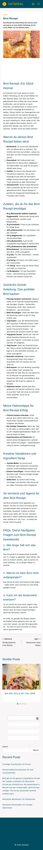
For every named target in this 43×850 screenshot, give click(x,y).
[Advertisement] (21, 69)
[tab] (17, 703)
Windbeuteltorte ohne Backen (9, 642)
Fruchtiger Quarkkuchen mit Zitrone (16, 764)
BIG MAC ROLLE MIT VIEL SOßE (20, 693)
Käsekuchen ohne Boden (33, 642)
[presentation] (21, 677)
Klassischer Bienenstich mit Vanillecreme (18, 799)
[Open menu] (33, 4)
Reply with (37, 718)
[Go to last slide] (5, 683)
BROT (5, 15)
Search (5, 747)
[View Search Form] (38, 4)
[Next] (37, 683)
